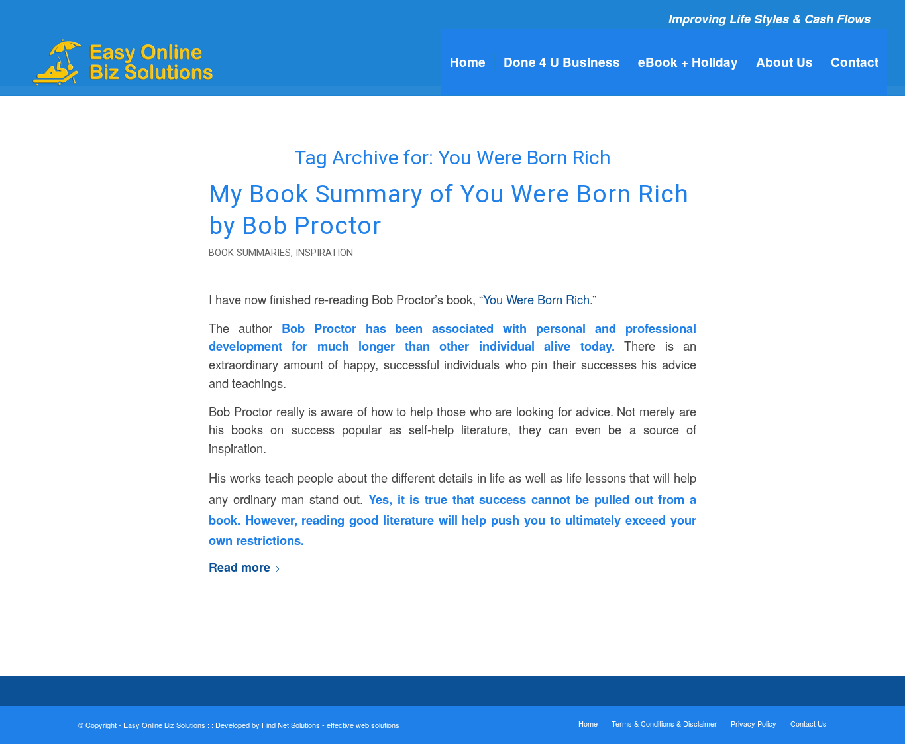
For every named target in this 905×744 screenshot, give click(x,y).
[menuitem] (467, 62)
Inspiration (324, 253)
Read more (239, 567)
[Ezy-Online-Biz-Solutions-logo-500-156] (124, 62)
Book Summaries (250, 253)
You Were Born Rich (536, 299)
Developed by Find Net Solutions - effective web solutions (307, 724)
